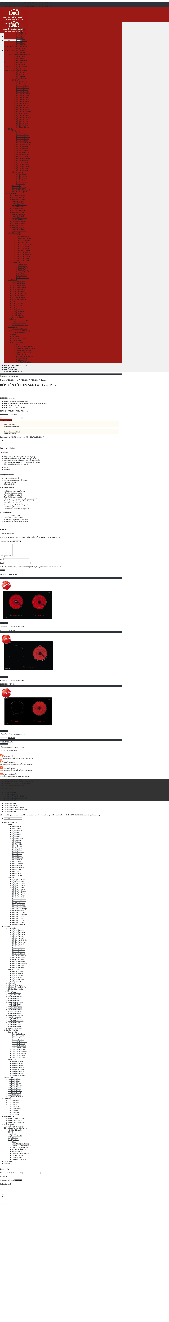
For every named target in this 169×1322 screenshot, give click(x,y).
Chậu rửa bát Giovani (23, 250)
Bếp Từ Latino (20, 58)
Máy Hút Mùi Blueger (19, 199)
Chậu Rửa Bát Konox (23, 252)
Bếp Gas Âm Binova (22, 135)
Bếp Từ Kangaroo (22, 54)
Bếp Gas (11, 129)
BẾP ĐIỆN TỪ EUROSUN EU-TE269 (12, 680)
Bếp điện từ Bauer (22, 84)
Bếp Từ (14, 27)
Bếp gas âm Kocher (22, 156)
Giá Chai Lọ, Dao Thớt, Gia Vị (25, 348)
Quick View (4, 623)
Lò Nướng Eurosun (18, 311)
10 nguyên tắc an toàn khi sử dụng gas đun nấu (19, 456)
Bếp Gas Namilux (21, 176)
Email (2, 563)
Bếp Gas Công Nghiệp (19, 192)
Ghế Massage (12, 327)
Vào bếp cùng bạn (10, 369)
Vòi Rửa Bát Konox (22, 274)
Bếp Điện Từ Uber (22, 123)
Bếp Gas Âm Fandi (22, 146)
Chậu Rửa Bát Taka (22, 260)
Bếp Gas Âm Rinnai (22, 160)
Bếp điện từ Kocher (22, 105)
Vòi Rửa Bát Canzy (22, 266)
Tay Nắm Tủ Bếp (21, 358)
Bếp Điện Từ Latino (22, 107)
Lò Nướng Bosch (17, 303)
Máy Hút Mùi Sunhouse (19, 223)
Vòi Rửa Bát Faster (22, 270)
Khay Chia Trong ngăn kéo (24, 356)
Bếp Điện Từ (16, 80)
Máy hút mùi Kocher (18, 214)
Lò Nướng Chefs (17, 309)
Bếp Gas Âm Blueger (23, 137)
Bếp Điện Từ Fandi (22, 97)
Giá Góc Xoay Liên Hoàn (24, 350)
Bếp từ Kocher (21, 56)
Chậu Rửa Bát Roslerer (23, 254)
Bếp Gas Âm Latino (22, 154)
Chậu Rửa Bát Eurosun (23, 244)
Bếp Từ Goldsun (21, 47)
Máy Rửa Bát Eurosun (19, 287)
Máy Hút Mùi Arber (18, 195)
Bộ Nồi (14, 334)
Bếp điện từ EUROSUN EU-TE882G (12, 747)
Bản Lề (18, 344)
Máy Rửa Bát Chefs (18, 285)
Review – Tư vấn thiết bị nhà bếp (15, 365)
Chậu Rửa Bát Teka (22, 258)
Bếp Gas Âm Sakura (22, 164)
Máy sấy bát (16, 336)
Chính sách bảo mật (10, 792)
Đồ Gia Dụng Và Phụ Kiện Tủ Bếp (19, 331)
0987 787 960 (15, 405)
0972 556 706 (20, 407)
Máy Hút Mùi (12, 193)
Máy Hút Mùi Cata (18, 203)
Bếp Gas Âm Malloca (23, 158)
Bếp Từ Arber (20, 29)
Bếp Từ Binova (21, 33)
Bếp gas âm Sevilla (22, 162)
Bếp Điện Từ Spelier (22, 115)
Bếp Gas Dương (17, 172)
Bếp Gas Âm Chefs (22, 141)
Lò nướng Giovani (18, 317)
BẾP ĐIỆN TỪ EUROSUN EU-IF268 (12, 627)
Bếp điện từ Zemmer (23, 127)
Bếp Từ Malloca (21, 60)
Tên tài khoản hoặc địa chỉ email (11, 1173)
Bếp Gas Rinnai (21, 180)
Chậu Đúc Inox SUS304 (23, 238)
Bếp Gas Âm (16, 131)
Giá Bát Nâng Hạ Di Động (24, 346)
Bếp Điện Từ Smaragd (23, 111)
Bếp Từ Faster (21, 45)
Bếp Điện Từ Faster (22, 99)
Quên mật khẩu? (5, 1184)
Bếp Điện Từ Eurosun (23, 94)
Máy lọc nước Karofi (19, 323)
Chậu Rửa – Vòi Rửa (14, 233)
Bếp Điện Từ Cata (22, 90)
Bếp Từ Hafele (21, 52)
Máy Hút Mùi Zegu (18, 229)
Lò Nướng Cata (17, 307)
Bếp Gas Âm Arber (22, 133)
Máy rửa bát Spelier (18, 297)
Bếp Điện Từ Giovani (23, 101)
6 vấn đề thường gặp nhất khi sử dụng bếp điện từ (21, 458)
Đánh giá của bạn (6, 541)
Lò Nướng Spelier (18, 315)
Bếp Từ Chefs (20, 39)
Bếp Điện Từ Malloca (23, 109)
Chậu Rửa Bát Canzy (23, 240)
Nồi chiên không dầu (18, 333)
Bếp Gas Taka (20, 184)
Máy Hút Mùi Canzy (18, 201)
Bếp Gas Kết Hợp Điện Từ (21, 190)
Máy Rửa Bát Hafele (19, 293)
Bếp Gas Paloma (21, 178)
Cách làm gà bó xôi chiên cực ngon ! (16, 464)
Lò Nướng (11, 301)
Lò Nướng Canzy (17, 305)
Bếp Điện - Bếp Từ (14, 380)
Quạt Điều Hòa (17, 340)
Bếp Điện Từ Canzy (22, 88)
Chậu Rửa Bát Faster (23, 248)
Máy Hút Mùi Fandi (18, 207)
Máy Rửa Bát (12, 280)
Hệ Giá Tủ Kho (21, 354)
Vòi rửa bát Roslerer (22, 278)
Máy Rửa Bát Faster (18, 291)
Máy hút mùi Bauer (18, 197)
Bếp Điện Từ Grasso (23, 103)
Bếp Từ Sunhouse (21, 70)
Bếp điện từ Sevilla (22, 113)
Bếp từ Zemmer (21, 78)
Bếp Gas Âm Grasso (22, 152)
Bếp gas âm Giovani (22, 150)
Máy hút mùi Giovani (19, 210)
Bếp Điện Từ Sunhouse (23, 117)
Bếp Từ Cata (20, 37)
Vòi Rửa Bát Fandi (22, 268)
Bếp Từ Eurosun (21, 41)
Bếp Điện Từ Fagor (22, 96)
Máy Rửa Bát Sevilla (18, 295)
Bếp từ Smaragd (21, 66)
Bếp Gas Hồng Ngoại (19, 188)
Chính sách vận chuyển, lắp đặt (14, 796)
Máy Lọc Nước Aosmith (20, 321)
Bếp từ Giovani (21, 48)
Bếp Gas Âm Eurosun (23, 144)
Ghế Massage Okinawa (19, 329)
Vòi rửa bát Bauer (22, 264)
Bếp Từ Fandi (20, 43)
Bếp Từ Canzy (20, 35)
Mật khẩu (4, 1176)
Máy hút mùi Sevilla (18, 220)
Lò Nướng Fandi (17, 313)
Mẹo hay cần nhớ (10, 367)
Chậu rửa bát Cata (22, 242)
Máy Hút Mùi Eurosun (19, 205)
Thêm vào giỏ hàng (6, 420)
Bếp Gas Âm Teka (22, 170)
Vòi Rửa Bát (16, 262)
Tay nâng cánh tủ (21, 360)
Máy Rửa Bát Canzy (18, 284)
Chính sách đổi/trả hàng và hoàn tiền (16, 798)
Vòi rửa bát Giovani (22, 272)
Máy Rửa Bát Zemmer (19, 299)
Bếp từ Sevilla (20, 64)
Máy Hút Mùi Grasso (19, 212)
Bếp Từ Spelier (21, 68)
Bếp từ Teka (20, 74)
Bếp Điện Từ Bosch (22, 86)
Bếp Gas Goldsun (21, 174)
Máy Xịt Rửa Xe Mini (19, 338)
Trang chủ (3, 380)
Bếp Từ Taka (20, 72)
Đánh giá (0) (8, 469)
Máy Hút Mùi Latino (18, 216)
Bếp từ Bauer (20, 31)
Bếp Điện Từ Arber (22, 82)
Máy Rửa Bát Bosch (18, 282)
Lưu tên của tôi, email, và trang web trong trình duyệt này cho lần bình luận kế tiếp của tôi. (32, 567)
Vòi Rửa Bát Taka (21, 276)
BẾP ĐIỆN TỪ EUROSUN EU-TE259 (12, 734)
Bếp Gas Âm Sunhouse (23, 166)
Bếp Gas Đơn (16, 186)
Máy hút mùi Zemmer (19, 231)
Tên (1, 559)
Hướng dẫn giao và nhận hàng (12, 432)
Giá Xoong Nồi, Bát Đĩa (23, 352)
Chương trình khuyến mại (13, 371)
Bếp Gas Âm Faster (22, 148)
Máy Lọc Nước (13, 319)
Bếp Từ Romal (21, 62)
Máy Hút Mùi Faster (18, 208)
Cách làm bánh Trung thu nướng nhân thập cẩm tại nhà (22, 462)
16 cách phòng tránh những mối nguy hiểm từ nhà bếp (22, 460)
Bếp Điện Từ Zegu (22, 125)
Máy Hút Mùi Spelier (19, 221)
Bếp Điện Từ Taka (22, 119)
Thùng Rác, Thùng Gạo (23, 362)
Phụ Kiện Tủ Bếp (17, 342)
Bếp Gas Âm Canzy (22, 139)
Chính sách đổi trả (10, 800)
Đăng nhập (18, 1180)
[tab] (63, 468)
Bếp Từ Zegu (20, 76)
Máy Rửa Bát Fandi (18, 289)
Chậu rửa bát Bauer (22, 236)
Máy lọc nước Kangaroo (20, 325)
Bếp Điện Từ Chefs (22, 92)
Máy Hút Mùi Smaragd (19, 218)
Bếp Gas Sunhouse (22, 182)
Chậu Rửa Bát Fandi (22, 246)
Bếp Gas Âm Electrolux (23, 143)
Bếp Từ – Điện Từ (14, 25)
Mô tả (6, 467)
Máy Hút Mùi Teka (18, 227)
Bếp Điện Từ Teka (22, 121)
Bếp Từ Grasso (21, 50)
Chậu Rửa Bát (16, 235)
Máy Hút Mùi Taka (18, 225)
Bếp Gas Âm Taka (22, 168)
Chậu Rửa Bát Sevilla (23, 256)
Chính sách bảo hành (11, 794)
